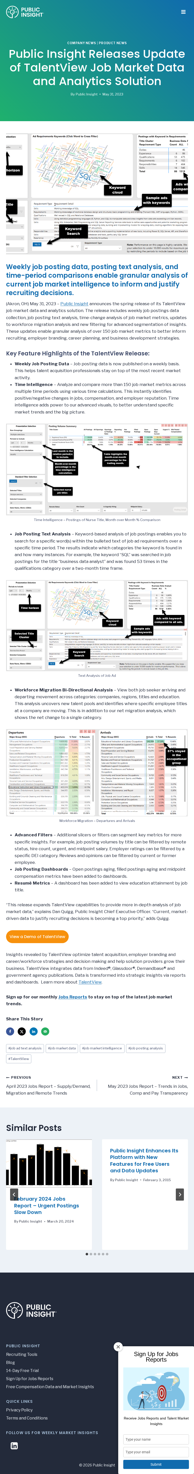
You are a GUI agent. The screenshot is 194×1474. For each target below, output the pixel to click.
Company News (81, 43)
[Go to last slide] (14, 1194)
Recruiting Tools (21, 1354)
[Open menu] (183, 10)
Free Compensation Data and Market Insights (50, 1386)
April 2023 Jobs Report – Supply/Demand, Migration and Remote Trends (48, 1085)
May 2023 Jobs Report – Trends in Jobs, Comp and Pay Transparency (148, 1085)
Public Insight (87, 94)
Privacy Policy (19, 1410)
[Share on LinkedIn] (34, 1031)
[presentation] (49, 1163)
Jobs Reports (72, 996)
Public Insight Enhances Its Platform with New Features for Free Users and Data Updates (144, 1160)
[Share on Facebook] (10, 1031)
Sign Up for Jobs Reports (29, 1378)
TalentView (90, 982)
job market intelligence (102, 1048)
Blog (10, 1362)
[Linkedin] (14, 1446)
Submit (156, 1464)
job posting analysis (145, 1048)
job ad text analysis (25, 1048)
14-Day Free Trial (22, 1370)
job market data (62, 1048)
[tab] (87, 1254)
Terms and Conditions (27, 1418)
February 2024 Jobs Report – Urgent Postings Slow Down (46, 1205)
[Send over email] (45, 1031)
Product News (113, 43)
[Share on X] (22, 1031)
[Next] (180, 1194)
